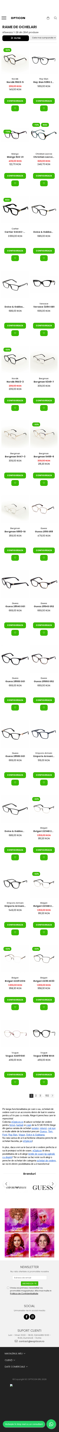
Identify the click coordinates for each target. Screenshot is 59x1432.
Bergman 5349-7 (44, 381)
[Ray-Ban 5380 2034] (44, 60)
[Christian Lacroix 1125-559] (44, 135)
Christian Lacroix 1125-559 (44, 157)
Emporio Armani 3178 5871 (44, 756)
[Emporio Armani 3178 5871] (44, 734)
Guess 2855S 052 (44, 681)
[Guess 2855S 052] (44, 659)
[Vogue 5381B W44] (44, 1033)
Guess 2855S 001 (15, 681)
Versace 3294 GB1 (43, 306)
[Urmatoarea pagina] (52, 1096)
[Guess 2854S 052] (44, 584)
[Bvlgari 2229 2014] (15, 959)
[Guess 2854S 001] (15, 584)
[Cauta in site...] (55, 18)
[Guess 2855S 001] (15, 659)
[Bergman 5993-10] (15, 509)
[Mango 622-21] (15, 135)
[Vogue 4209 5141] (15, 1033)
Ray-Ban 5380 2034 (44, 82)
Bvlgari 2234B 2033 (44, 831)
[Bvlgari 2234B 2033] (44, 809)
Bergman (44, 378)
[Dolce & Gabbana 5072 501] (15, 284)
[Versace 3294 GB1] (44, 284)
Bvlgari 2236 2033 (43, 981)
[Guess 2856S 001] (15, 734)
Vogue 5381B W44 (43, 1055)
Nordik (15, 78)
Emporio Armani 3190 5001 (16, 906)
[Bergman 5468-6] (44, 434)
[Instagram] (32, 1317)
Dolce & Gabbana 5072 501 (16, 306)
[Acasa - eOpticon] (17, 18)
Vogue (15, 1052)
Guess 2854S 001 (15, 606)
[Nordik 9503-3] (15, 359)
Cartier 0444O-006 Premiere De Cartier (16, 232)
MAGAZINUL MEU (14, 1353)
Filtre (17, 38)
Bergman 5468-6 (44, 456)
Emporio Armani (44, 753)
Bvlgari (43, 827)
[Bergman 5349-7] (44, 359)
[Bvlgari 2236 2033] (44, 959)
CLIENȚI (9, 1360)
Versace (43, 303)
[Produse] (4, 18)
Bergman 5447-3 (15, 456)
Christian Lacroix (44, 153)
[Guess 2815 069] (44, 509)
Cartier (15, 228)
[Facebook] (26, 1317)
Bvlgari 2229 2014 (15, 981)
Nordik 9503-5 (15, 82)
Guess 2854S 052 (44, 606)
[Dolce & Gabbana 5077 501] (44, 210)
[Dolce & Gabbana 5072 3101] (15, 809)
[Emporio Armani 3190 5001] (15, 884)
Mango (15, 153)
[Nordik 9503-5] (15, 60)
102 (47, 1095)
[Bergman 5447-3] (15, 434)
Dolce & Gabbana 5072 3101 (16, 831)
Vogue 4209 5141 (15, 1055)
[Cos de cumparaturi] (48, 18)
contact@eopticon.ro (31, 1341)
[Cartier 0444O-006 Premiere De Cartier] (15, 210)
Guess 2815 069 (44, 531)
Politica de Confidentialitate (24, 1293)
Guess (44, 528)
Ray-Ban (43, 78)
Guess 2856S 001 (15, 756)
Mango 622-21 (15, 157)
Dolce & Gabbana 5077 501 (44, 232)
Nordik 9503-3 (15, 381)
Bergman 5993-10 (15, 531)
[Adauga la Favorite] (15, 108)
